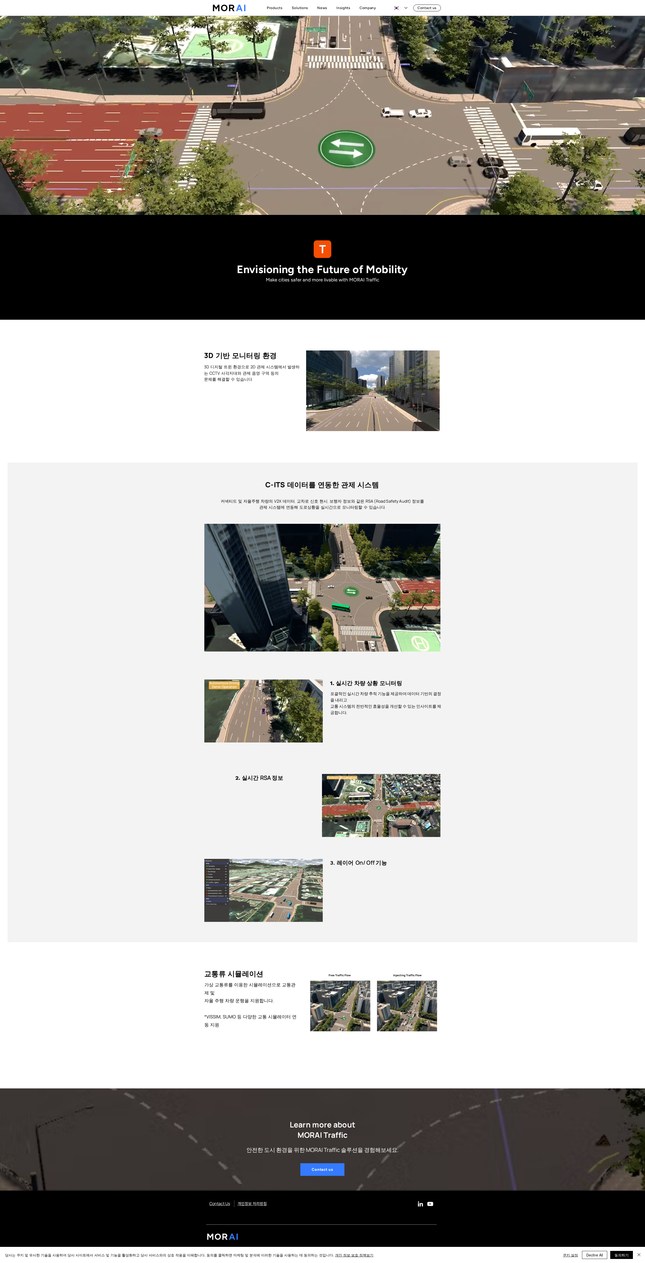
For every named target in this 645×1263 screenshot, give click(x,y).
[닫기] (639, 1255)
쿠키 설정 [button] (570, 1254)
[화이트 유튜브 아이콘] (430, 1204)
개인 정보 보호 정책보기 (354, 1254)
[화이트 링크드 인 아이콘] (420, 1204)
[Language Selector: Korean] (400, 8)
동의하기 (622, 1254)
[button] (275, 8)
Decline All (594, 1254)
